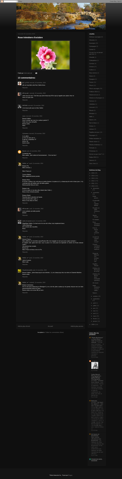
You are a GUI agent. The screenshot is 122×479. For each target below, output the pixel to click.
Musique (91, 113)
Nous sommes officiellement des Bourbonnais (96, 439)
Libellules (92, 104)
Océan (91, 126)
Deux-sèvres (93, 73)
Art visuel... (96, 283)
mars (94, 316)
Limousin (92, 107)
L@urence (25, 133)
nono (23, 116)
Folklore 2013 (93, 91)
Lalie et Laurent (27, 221)
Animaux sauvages (95, 37)
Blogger (70, 475)
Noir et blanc (93, 123)
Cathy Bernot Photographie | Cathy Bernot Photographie (96, 377)
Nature (91, 119)
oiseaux (91, 129)
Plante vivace (93, 141)
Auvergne (92, 43)
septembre (96, 299)
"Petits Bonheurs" (97, 337)
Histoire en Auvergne (95, 98)
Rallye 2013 (92, 157)
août (94, 303)
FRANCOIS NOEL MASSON (96, 459)
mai (94, 311)
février (95, 318)
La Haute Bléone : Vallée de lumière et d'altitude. (96, 341)
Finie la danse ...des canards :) (96, 231)
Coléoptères (93, 60)
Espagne (92, 79)
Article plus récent (24, 326)
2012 (93, 181)
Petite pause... (96, 197)
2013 (93, 178)
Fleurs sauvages (94, 88)
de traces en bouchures (95, 434)
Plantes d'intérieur (94, 144)
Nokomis (94, 401)
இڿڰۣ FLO (25, 82)
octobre (95, 296)
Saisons (91, 160)
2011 (93, 183)
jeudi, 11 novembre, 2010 (34, 151)
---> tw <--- (94, 361)
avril (94, 313)
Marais (91, 110)
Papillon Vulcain (95, 264)
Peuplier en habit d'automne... (96, 210)
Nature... (95, 293)
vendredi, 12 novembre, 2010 (37, 282)
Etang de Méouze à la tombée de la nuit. (96, 257)
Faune (91, 82)
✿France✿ (25, 93)
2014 (93, 175)
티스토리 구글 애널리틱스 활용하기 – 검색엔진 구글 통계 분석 (97, 404)
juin (94, 308)
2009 (93, 324)
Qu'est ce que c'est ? (95, 154)
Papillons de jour (94, 132)
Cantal (91, 49)
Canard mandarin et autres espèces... (96, 247)
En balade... (96, 219)
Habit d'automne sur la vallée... (96, 288)
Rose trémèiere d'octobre (96, 223)
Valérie (24, 163)
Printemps (92, 151)
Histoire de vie (93, 95)
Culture (91, 69)
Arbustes (92, 40)
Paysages (92, 135)
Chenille (91, 57)
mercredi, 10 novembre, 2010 (38, 82)
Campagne (92, 46)
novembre (96, 192)
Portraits (91, 148)
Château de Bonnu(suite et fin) (96, 269)
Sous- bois (92, 163)
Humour (91, 101)
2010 (93, 186)
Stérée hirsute (95, 216)
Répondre (25, 87)
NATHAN (24, 105)
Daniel (24, 151)
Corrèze (91, 63)
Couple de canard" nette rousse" (96, 239)
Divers (91, 76)
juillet (94, 305)
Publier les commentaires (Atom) (54, 332)
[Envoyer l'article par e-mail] (36, 73)
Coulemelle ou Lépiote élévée (96, 203)
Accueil (50, 326)
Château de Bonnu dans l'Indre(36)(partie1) (96, 277)
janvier (95, 321)
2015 (93, 173)
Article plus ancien (77, 326)
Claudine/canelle (27, 270)
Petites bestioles (94, 138)
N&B (90, 116)
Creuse (91, 66)
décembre (96, 188)
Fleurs (91, 85)
